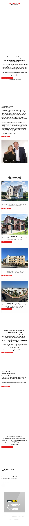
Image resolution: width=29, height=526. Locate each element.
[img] (14, 4)
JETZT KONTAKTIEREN (14, 515)
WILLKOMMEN (5, 515)
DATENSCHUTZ (7, 516)
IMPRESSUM (24, 515)
